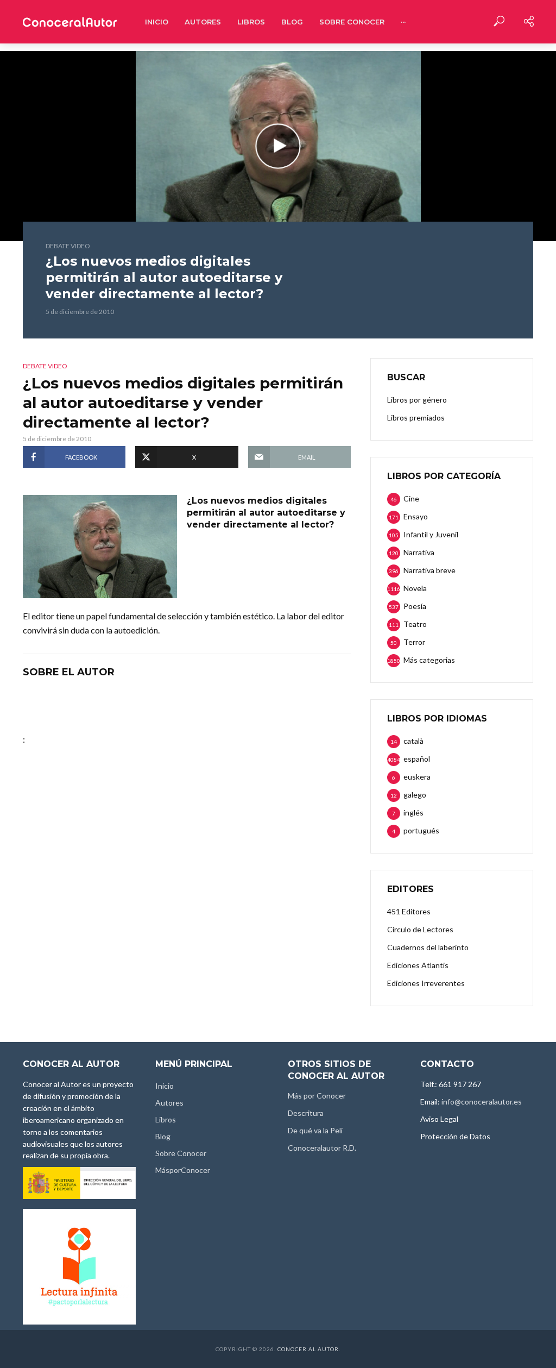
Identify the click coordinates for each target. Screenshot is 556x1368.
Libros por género (417, 399)
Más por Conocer (317, 1095)
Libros (251, 21)
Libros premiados (416, 417)
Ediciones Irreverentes (426, 983)
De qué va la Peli (315, 1130)
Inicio (156, 21)
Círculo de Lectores (420, 929)
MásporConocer (182, 1170)
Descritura (306, 1113)
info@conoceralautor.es (481, 1101)
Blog (292, 21)
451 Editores (409, 911)
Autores (203, 21)
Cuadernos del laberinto (428, 947)
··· (403, 21)
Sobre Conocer (351, 21)
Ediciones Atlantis (417, 965)
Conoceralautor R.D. (322, 1147)
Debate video (68, 246)
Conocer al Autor (308, 1349)
